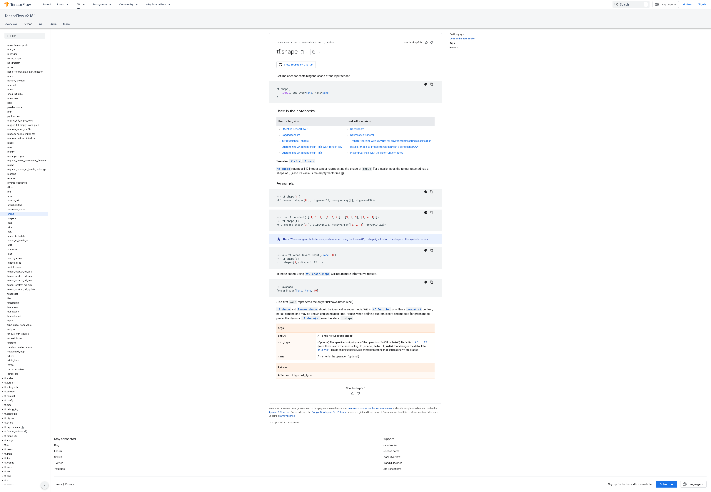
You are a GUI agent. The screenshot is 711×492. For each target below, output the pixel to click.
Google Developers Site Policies (329, 412)
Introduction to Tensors (295, 140)
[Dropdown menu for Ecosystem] (111, 4)
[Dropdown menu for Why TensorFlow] (170, 4)
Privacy (69, 484)
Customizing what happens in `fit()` (302, 152)
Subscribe (666, 484)
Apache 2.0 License (279, 412)
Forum (58, 451)
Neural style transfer (362, 134)
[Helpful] (426, 42)
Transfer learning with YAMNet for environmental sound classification (390, 140)
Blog (56, 445)
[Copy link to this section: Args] (287, 328)
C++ (41, 24)
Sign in (702, 4)
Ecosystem (100, 4)
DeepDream (357, 129)
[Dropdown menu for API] (85, 4)
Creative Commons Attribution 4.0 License (369, 408)
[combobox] (631, 4)
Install (47, 4)
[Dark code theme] (426, 84)
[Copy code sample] (432, 84)
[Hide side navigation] (44, 485)
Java (53, 24)
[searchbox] (24, 36)
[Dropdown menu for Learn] (68, 4)
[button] (24, 378)
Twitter (58, 462)
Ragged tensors (291, 134)
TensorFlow (282, 42)
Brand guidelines (392, 462)
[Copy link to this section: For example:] (297, 183)
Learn (60, 4)
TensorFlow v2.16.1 (19, 16)
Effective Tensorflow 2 (295, 129)
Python (28, 24)
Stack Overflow (391, 457)
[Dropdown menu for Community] (137, 4)
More (66, 24)
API (78, 4)
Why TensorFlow (156, 4)
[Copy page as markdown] (314, 52)
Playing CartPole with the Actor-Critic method (376, 152)
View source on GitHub (298, 64)
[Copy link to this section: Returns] (291, 368)
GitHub (687, 4)
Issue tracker (390, 445)
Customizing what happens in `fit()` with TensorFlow (312, 146)
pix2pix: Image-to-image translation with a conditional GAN (384, 146)
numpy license (287, 415)
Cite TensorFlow (392, 468)
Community (126, 4)
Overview (10, 24)
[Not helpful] (432, 42)
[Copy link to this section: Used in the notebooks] (318, 111)
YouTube (59, 468)
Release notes (391, 451)
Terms (58, 484)
